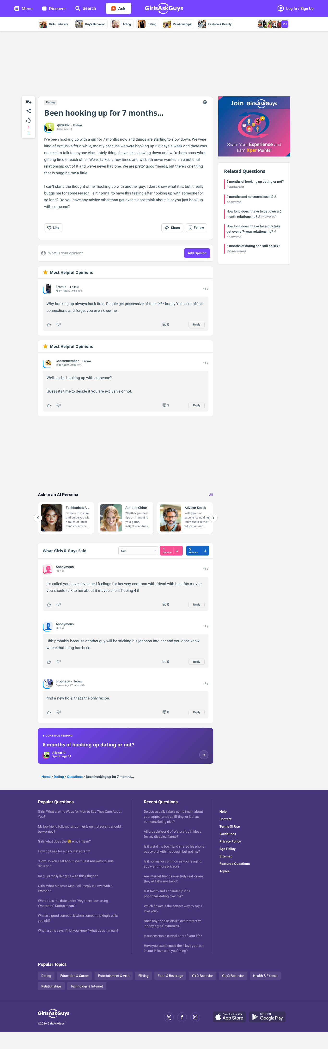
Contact (225, 819)
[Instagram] (195, 1017)
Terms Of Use (229, 826)
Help (223, 811)
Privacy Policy (230, 841)
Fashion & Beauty (219, 24)
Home (46, 777)
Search (89, 8)
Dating (151, 24)
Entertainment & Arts (113, 976)
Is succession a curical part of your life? (173, 936)
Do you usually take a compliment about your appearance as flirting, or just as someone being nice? (173, 817)
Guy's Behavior (95, 24)
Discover (57, 8)
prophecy (63, 681)
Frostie (61, 287)
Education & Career (74, 976)
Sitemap (225, 856)
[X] (169, 1017)
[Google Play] (269, 1017)
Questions (75, 777)
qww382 (63, 125)
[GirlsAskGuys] (53, 1017)
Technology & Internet (87, 986)
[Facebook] (182, 1017)
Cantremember (67, 361)
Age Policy (227, 849)
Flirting (126, 24)
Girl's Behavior (58, 24)
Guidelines (227, 834)
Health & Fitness (265, 976)
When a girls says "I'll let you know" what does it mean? (78, 930)
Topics (224, 871)
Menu (27, 8)
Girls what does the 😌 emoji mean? (64, 841)
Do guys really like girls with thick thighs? (68, 876)
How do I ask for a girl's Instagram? (64, 851)
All (211, 495)
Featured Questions (234, 864)
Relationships (182, 24)
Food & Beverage (170, 976)
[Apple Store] (231, 1017)
